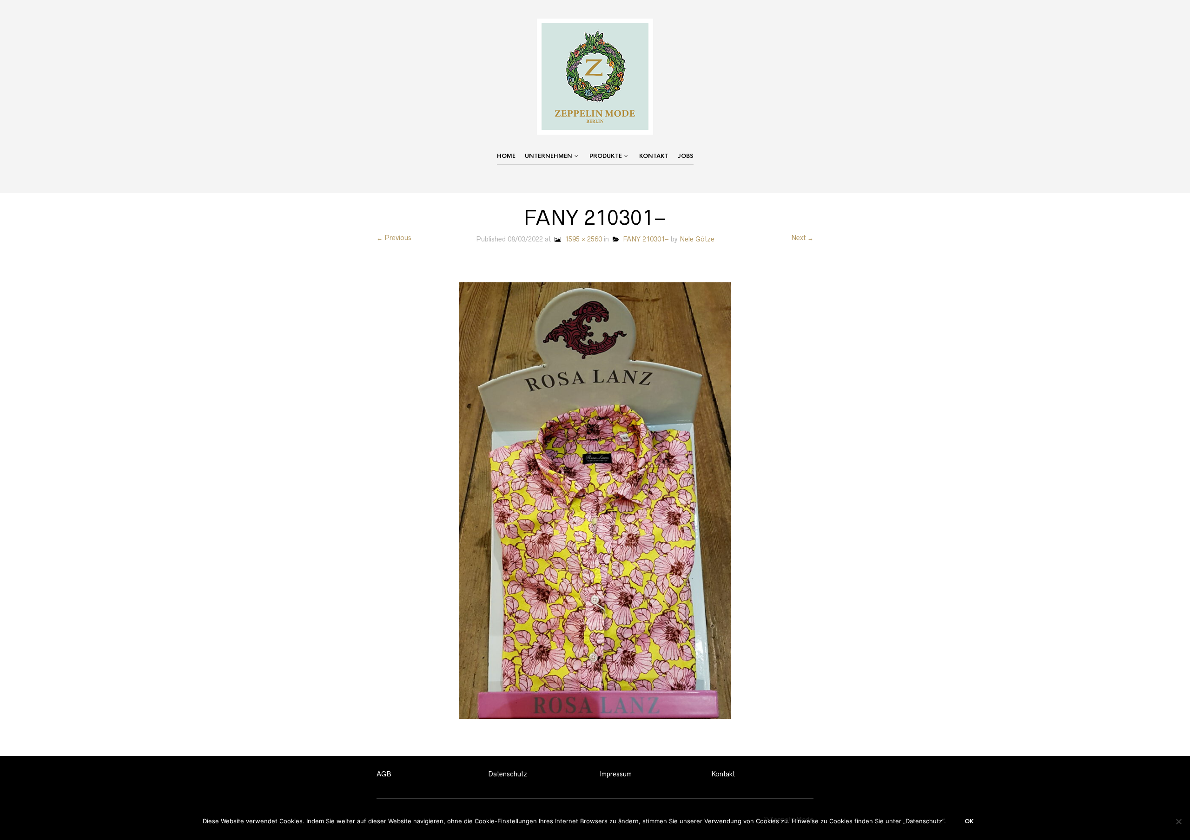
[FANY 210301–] (595, 500)
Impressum (616, 774)
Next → (802, 237)
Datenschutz (507, 774)
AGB (384, 774)
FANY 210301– (644, 239)
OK (969, 821)
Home (506, 156)
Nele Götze (697, 239)
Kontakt (653, 156)
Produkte (605, 156)
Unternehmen (548, 156)
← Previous (394, 237)
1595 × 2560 (581, 239)
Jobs (686, 156)
